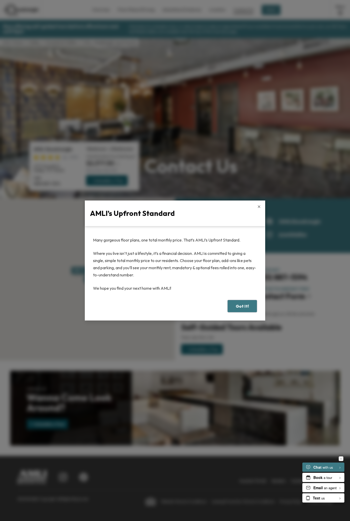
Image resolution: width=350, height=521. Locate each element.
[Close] (259, 207)
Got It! (242, 306)
